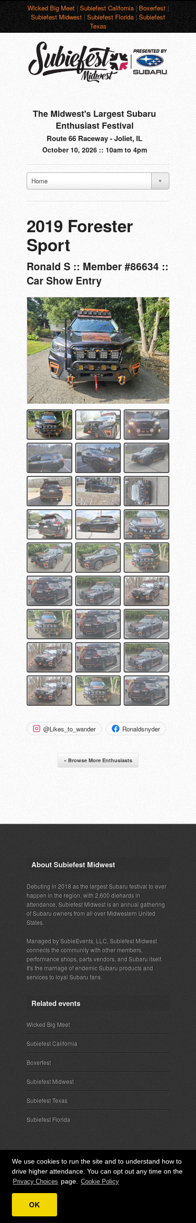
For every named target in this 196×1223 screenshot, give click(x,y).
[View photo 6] (146, 458)
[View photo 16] (49, 591)
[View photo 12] (146, 524)
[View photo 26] (98, 690)
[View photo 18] (146, 591)
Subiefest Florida (110, 16)
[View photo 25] (49, 690)
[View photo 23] (98, 657)
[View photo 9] (146, 491)
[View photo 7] (49, 491)
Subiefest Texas (47, 1100)
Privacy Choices (35, 1181)
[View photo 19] (49, 624)
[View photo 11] (98, 524)
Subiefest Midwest (56, 16)
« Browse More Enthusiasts (98, 760)
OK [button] (34, 1205)
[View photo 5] (98, 458)
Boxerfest (152, 7)
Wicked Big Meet (51, 7)
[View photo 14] (98, 557)
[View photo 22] (49, 657)
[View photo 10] (49, 524)
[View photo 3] (146, 424)
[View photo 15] (146, 557)
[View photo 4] (49, 458)
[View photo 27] (146, 690)
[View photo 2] (98, 424)
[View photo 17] (98, 591)
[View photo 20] (98, 624)
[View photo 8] (98, 491)
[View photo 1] (49, 424)
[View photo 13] (49, 557)
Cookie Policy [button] (100, 1181)
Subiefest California (107, 7)
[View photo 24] (146, 657)
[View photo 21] (146, 624)
